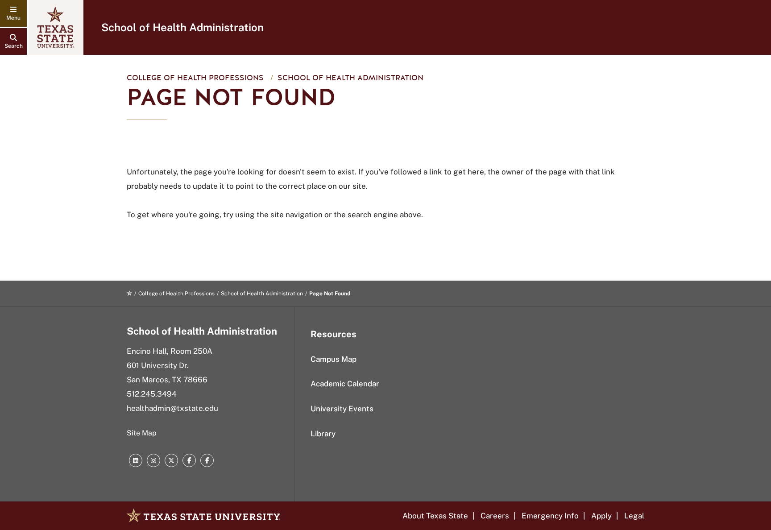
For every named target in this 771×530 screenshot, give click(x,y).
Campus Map (333, 359)
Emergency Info (550, 515)
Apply (601, 515)
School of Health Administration (182, 27)
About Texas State (435, 515)
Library (323, 433)
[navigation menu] (13, 13)
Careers (495, 515)
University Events (342, 408)
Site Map (142, 433)
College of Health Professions (195, 78)
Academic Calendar (345, 383)
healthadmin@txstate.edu (172, 408)
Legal (634, 515)
